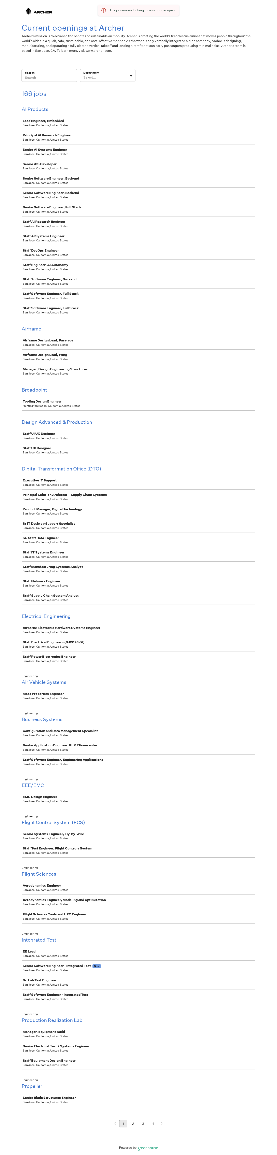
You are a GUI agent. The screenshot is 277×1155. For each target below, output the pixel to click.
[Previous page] (115, 1124)
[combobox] (83, 77)
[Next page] (161, 1124)
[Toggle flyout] (131, 75)
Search (29, 72)
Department (91, 72)
